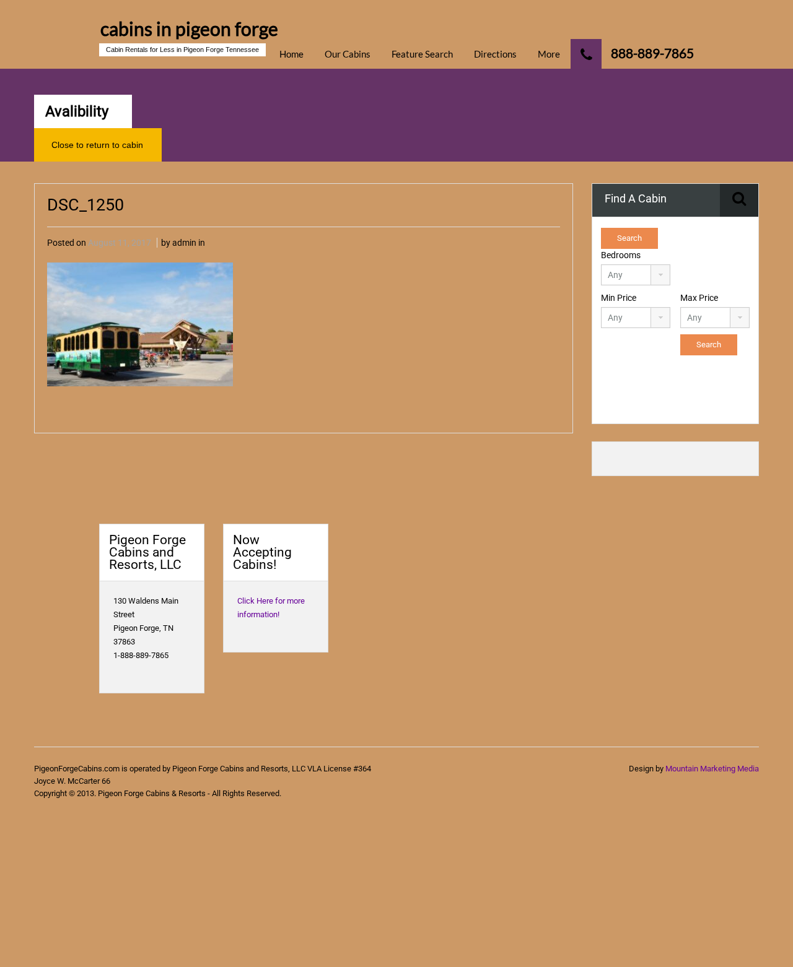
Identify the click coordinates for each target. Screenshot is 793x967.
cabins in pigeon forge (189, 28)
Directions (495, 53)
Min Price (618, 298)
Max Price (699, 298)
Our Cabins (347, 53)
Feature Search (422, 53)
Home (291, 53)
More (549, 53)
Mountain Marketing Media (712, 768)
